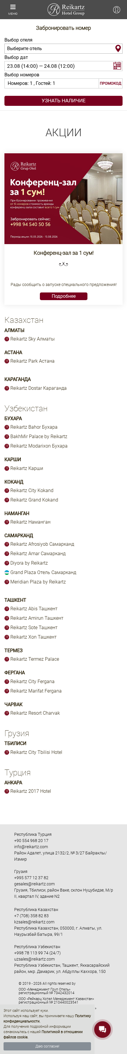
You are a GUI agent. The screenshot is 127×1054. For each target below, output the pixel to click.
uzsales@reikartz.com (34, 959)
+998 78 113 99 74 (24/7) (37, 953)
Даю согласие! (47, 1046)
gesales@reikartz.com (34, 884)
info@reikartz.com (31, 846)
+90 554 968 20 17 (31, 840)
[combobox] (63, 49)
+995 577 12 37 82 (31, 877)
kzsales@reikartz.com (34, 922)
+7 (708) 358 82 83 (31, 915)
